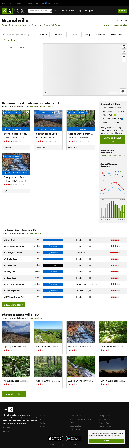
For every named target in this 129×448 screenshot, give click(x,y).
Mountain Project (77, 426)
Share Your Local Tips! (113, 139)
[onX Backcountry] (50, 3)
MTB (12, 3)
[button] (117, 20)
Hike (19, 3)
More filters (116, 34)
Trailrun (28, 3)
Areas (4, 25)
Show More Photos (14, 394)
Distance (58, 34)
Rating (87, 34)
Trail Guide (59, 11)
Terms (70, 445)
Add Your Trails (35, 234)
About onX (7, 427)
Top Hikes (82, 11)
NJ (10, 25)
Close (106, 441)
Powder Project (105, 423)
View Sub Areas (53, 25)
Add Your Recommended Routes (41, 106)
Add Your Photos (36, 318)
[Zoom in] (124, 56)
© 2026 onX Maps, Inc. (58, 445)
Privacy (76, 445)
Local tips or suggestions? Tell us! (115, 25)
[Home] (15, 11)
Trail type (73, 34)
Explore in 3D (8, 147)
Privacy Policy (116, 436)
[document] (106, 437)
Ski (37, 3)
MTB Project (75, 429)
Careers (6, 431)
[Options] (123, 91)
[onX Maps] (8, 411)
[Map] (85, 69)
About (42, 415)
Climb (4, 3)
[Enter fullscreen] (124, 46)
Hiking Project (105, 415)
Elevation (100, 34)
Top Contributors (77, 415)
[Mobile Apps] (91, 11)
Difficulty (43, 34)
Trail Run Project (106, 419)
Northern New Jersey (22, 25)
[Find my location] (124, 51)
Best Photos (71, 11)
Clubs (42, 427)
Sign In (122, 11)
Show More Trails (13, 304)
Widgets (43, 423)
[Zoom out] (124, 60)
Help (42, 419)
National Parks (105, 427)
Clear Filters (9, 40)
